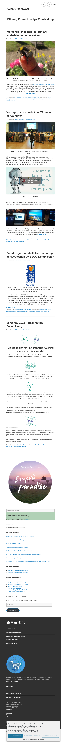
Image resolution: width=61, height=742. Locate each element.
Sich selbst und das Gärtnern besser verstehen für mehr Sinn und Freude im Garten (28, 561)
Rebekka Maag (28, 38)
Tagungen (50, 239)
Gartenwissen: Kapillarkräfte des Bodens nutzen (19, 550)
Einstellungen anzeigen (50, 736)
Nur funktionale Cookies (32, 736)
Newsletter (28, 519)
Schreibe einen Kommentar (17, 241)
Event (25, 239)
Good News (36, 97)
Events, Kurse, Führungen (26, 97)
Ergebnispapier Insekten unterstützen (18, 584)
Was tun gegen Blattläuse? (15, 588)
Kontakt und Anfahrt (13, 697)
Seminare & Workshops (14, 632)
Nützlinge (36, 98)
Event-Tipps (26, 98)
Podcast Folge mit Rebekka (13, 543)
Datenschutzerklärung (34, 739)
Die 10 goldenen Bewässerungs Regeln (18, 582)
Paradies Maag (17, 9)
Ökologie (41, 98)
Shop (8, 647)
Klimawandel (40, 239)
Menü (54, 4)
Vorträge (46, 98)
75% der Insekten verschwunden (43, 84)
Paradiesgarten (31, 311)
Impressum (42, 739)
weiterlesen (30, 93)
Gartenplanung (12, 639)
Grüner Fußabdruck (31, 239)
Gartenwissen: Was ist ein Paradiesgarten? (17, 547)
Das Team (9, 686)
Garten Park (10, 629)
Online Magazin (11, 643)
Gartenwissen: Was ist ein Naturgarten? (16, 540)
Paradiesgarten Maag (30, 119)
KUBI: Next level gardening (15, 636)
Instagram (9, 713)
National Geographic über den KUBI (17, 590)
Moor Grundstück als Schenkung (16, 591)
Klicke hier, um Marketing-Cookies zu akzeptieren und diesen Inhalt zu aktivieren (30, 180)
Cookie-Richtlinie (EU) (12, 707)
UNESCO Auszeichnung (14, 693)
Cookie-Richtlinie (25, 739)
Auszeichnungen (43, 309)
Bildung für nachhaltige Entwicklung (14, 98)
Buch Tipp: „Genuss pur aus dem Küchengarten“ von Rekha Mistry (23, 554)
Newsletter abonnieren (17, 515)
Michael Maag (26, 260)
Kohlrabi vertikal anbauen (15, 586)
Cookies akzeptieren (15, 736)
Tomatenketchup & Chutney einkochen (16, 558)
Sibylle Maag (29, 329)
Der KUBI (22, 309)
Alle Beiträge (17, 97)
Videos (41, 238)
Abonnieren (12, 610)
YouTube (8, 716)
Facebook (9, 715)
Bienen (49, 97)
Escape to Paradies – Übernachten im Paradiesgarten (20, 536)
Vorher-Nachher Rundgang (15, 581)
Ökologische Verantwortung (16, 690)
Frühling (32, 98)
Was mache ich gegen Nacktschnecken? (18, 570)
